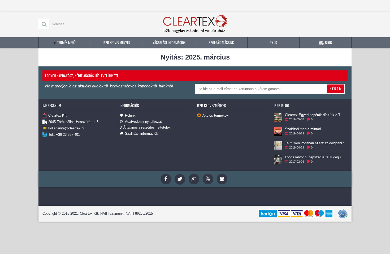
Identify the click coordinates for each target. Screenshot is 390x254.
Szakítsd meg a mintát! (303, 129)
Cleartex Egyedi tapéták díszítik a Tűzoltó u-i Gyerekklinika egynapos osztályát (315, 115)
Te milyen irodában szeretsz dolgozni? (314, 143)
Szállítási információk (141, 134)
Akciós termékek (215, 115)
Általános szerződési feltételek (147, 127)
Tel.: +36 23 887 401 (64, 135)
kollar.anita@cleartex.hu (66, 128)
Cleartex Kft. (58, 115)
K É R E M (335, 88)
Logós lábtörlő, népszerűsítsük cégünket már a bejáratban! (315, 157)
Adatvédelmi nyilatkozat (143, 122)
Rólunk (130, 115)
